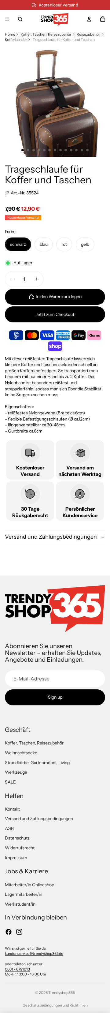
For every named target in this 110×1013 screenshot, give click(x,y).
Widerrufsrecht (20, 848)
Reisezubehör (88, 34)
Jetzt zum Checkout (55, 314)
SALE (10, 782)
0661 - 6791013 (17, 969)
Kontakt (12, 809)
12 (81, 150)
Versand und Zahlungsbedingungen (51, 536)
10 (71, 150)
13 (87, 150)
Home (10, 34)
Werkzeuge (16, 772)
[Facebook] (8, 931)
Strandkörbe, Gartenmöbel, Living (37, 762)
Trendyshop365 (61, 992)
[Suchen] (20, 19)
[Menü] (7, 19)
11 (76, 150)
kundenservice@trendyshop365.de (34, 953)
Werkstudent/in (20, 904)
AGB (9, 828)
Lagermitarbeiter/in (23, 894)
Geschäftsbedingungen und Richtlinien (55, 1005)
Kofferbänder (16, 39)
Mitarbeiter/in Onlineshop (29, 884)
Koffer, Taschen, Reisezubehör (46, 34)
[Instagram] (19, 931)
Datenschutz (17, 838)
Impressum (16, 857)
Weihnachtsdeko (21, 753)
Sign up (55, 697)
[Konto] (89, 19)
